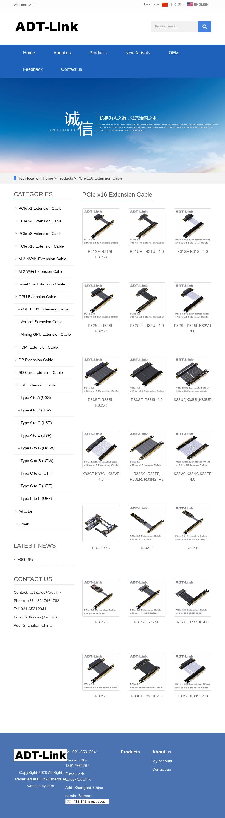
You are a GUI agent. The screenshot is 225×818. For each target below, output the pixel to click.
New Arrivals (137, 53)
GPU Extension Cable (37, 297)
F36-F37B (101, 548)
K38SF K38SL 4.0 (192, 696)
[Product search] (204, 26)
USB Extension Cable (37, 385)
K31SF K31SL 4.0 (192, 251)
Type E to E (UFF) (36, 498)
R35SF (193, 548)
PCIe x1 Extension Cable (40, 208)
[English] (198, 4)
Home (29, 53)
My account (162, 761)
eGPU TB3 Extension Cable (45, 309)
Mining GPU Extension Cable (46, 334)
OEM (174, 53)
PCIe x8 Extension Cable (40, 233)
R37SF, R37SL (146, 622)
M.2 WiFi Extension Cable (41, 271)
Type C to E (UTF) (36, 486)
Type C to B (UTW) (37, 460)
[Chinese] (171, 4)
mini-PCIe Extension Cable (42, 284)
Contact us (71, 69)
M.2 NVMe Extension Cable (42, 259)
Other (24, 524)
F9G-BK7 (26, 559)
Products (98, 53)
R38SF (101, 696)
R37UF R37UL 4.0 (193, 622)
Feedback (33, 69)
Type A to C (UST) (36, 423)
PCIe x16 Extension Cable (99, 178)
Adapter (25, 511)
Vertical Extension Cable (42, 322)
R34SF (147, 548)
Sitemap (85, 796)
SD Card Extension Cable (41, 372)
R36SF (101, 622)
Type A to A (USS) (36, 397)
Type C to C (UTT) (37, 473)
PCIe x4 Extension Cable (40, 221)
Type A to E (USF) (36, 435)
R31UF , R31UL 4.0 (147, 251)
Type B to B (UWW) (37, 448)
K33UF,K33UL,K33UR (193, 399)
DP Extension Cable (36, 360)
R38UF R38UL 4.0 (147, 696)
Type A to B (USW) (37, 410)
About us (62, 53)
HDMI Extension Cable (38, 347)
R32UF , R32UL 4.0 (147, 325)
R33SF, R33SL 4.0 (147, 399)
